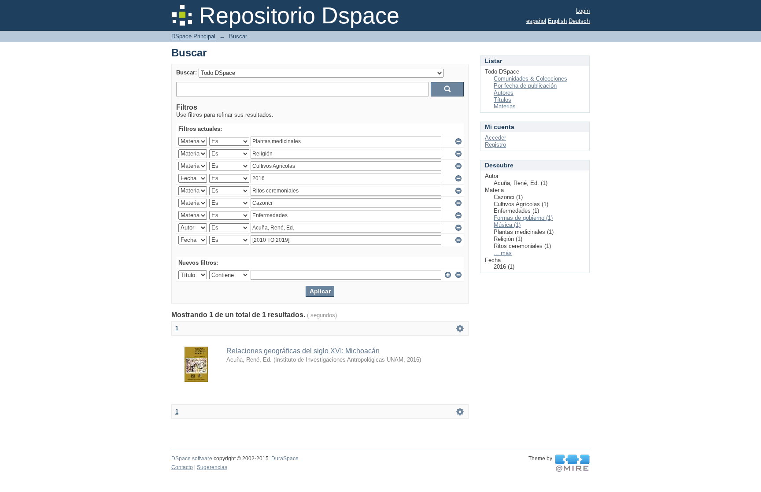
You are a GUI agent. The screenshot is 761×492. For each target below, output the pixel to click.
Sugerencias (212, 467)
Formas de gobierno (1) (523, 218)
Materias (505, 106)
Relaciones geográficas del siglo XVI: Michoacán (303, 351)
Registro (495, 144)
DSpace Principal (193, 36)
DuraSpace (285, 458)
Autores (503, 92)
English (557, 21)
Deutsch (579, 21)
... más (503, 253)
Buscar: (186, 72)
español (536, 21)
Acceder (495, 137)
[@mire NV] (572, 463)
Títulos (502, 99)
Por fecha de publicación (525, 85)
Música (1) (507, 225)
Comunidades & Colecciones (530, 78)
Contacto (182, 467)
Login (583, 10)
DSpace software (191, 458)
